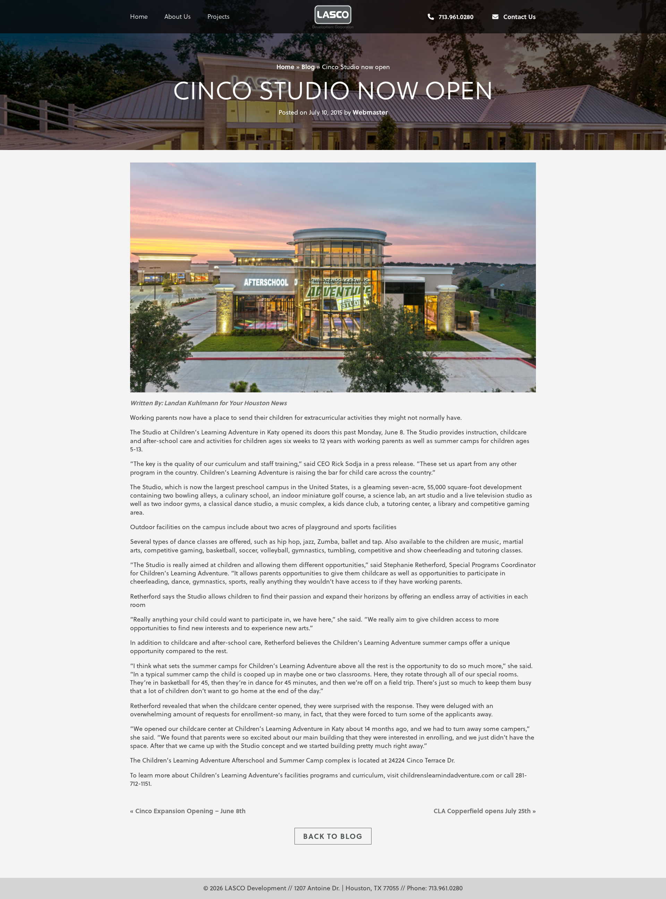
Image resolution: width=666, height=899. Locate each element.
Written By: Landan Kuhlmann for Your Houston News (208, 402)
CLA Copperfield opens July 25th (482, 810)
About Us (177, 16)
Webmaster (370, 112)
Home (139, 16)
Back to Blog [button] (333, 836)
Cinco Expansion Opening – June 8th (190, 810)
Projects (218, 16)
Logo (333, 16)
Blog (308, 66)
